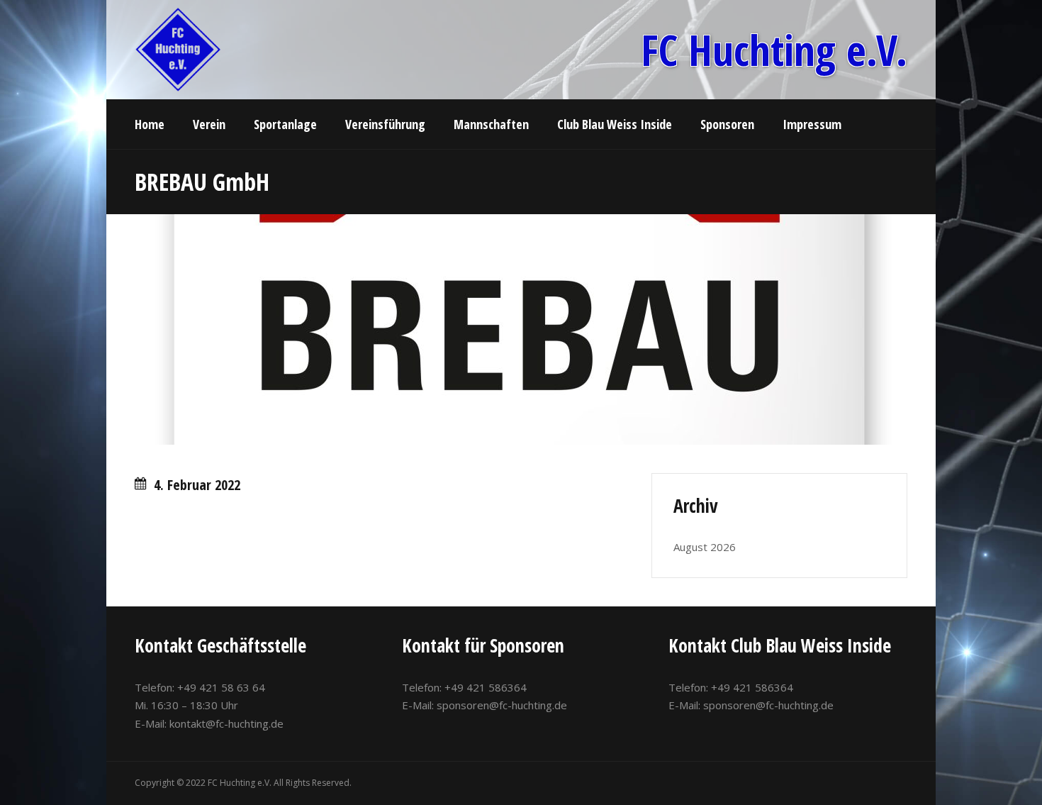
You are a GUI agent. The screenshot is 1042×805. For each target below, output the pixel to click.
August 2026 (704, 547)
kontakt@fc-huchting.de (226, 723)
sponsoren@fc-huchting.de (502, 705)
